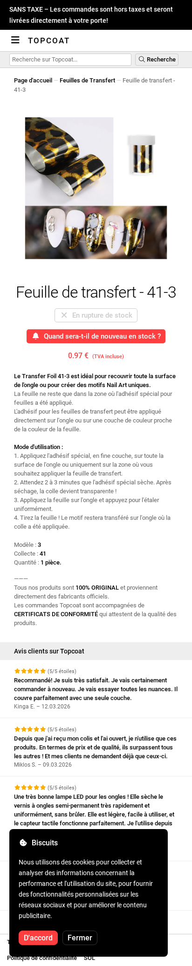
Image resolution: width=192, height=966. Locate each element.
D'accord (38, 937)
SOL (89, 957)
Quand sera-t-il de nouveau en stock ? (100, 336)
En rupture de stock (100, 315)
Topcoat (49, 40)
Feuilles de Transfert (87, 80)
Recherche (160, 59)
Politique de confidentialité (42, 957)
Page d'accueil (33, 80)
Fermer (80, 937)
